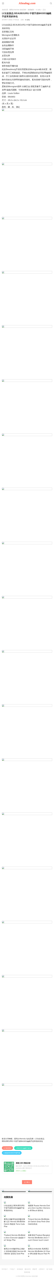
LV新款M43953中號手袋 (12, 1153)
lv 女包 (38, 9)
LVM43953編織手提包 (23, 1148)
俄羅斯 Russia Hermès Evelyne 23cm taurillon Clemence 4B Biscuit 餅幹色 (39, 1227)
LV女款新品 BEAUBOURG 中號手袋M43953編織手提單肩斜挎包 (23, 1139)
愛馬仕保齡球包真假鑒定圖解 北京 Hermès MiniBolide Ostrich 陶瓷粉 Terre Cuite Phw (14, 1242)
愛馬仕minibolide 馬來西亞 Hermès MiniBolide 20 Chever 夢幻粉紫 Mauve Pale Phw (39, 1272)
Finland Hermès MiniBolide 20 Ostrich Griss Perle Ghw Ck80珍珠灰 (39, 1241)
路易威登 (31, 9)
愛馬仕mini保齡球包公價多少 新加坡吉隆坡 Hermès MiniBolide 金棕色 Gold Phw (15, 1271)
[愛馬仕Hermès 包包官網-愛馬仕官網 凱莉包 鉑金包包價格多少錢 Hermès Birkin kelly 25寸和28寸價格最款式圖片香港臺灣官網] (27, 3)
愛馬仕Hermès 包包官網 (17, 9)
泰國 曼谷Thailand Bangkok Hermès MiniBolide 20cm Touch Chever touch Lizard (39, 1257)
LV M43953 (7, 1148)
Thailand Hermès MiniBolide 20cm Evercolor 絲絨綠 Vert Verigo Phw (14, 1257)
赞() (27, 1182)
